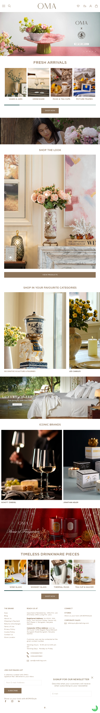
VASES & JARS (15, 99)
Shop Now (50, 110)
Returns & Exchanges (12, 624)
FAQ (6, 613)
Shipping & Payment (12, 621)
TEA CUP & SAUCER (84, 587)
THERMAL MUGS (61, 587)
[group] (50, 34)
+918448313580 (36, 656)
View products (50, 275)
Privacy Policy (9, 629)
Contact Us (8, 634)
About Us (7, 618)
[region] (50, 34)
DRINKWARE (39, 99)
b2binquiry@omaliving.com (78, 623)
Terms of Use (9, 626)
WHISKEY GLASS (38, 587)
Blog (6, 616)
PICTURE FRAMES (84, 99)
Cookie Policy (9, 632)
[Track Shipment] (84, 6)
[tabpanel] (15, 84)
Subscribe (71, 702)
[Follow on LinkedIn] (19, 701)
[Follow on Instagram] (12, 701)
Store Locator (9, 637)
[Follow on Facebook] (5, 701)
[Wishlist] (78, 6)
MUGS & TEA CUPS (61, 99)
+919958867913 (36, 653)
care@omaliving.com (38, 660)
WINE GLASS (16, 587)
